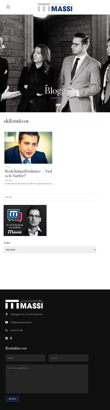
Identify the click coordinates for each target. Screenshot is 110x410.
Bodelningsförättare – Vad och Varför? (28, 173)
